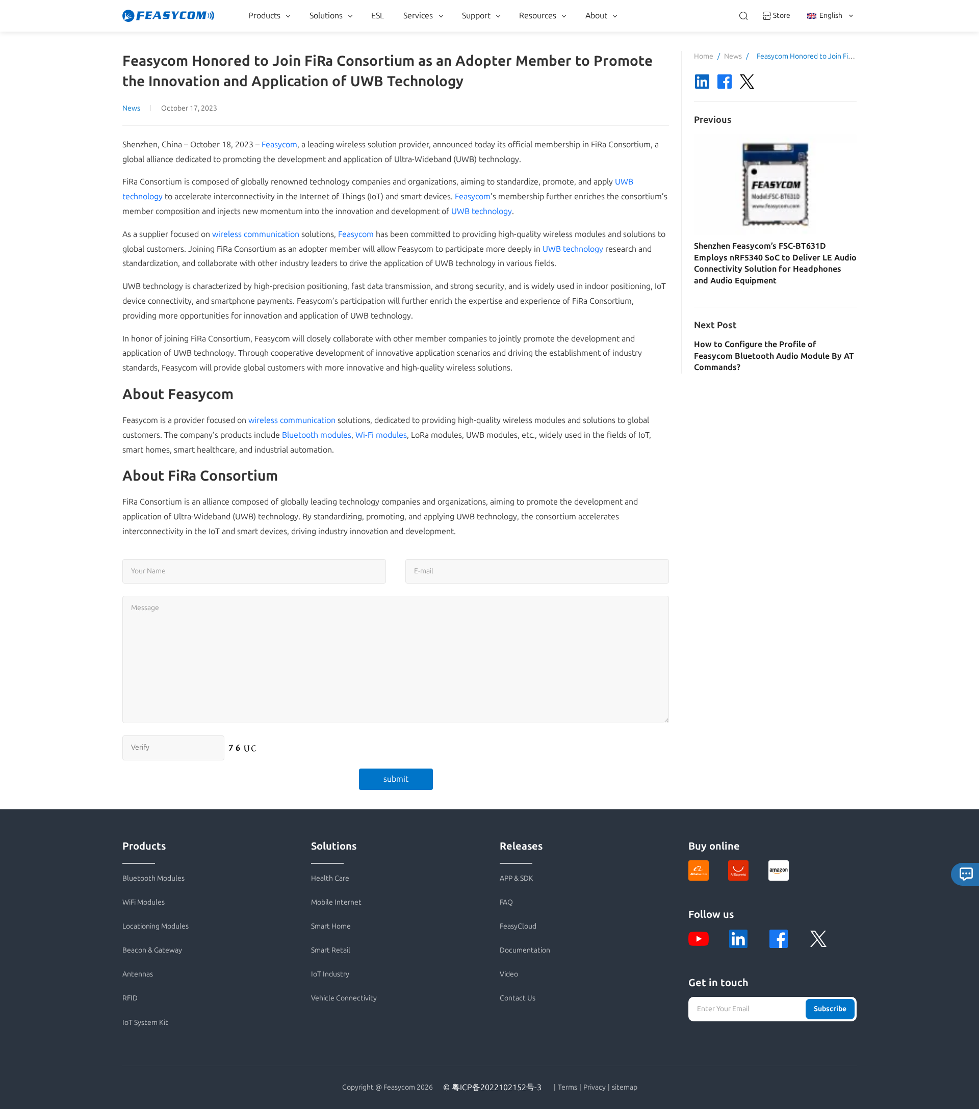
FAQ (506, 902)
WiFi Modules (143, 902)
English (830, 15)
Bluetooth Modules (153, 878)
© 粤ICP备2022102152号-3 (492, 1087)
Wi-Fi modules (381, 435)
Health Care (330, 878)
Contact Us (517, 998)
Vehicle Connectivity (344, 998)
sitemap (624, 1087)
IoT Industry (330, 974)
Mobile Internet (336, 902)
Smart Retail (330, 950)
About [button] (596, 15)
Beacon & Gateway (152, 950)
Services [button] (418, 15)
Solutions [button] (326, 15)
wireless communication (255, 234)
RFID (130, 998)
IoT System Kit (145, 1022)
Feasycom (279, 144)
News (131, 108)
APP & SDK (516, 878)
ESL (377, 15)
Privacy (594, 1087)
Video (509, 974)
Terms (567, 1087)
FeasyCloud (518, 926)
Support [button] (476, 15)
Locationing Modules (155, 926)
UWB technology (481, 211)
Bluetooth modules (316, 435)
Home (703, 56)
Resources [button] (537, 15)
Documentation (525, 950)
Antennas (137, 974)
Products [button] (264, 15)
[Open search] (743, 16)
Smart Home (331, 926)
